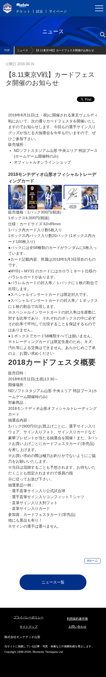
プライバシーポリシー (28, 617)
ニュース (22, 50)
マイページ (58, 11)
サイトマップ (29, 626)
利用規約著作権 (77, 618)
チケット (23, 11)
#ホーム (92, 560)
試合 (39, 11)
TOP (7, 50)
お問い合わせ (77, 626)
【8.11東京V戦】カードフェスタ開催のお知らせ (64, 50)
